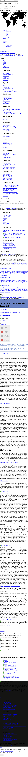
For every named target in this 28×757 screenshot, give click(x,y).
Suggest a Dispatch (7, 736)
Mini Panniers (6, 125)
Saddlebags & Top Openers (9, 126)
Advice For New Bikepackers (10, 192)
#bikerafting (6, 85)
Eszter (3, 320)
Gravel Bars (6, 129)
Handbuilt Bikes (7, 157)
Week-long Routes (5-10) (9, 245)
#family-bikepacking (8, 88)
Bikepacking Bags (7, 98)
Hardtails (5, 142)
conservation (8, 690)
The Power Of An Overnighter (10, 705)
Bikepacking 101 (7, 702)
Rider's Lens (6, 78)
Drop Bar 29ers (6, 130)
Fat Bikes (5, 147)
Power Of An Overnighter (9, 190)
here (25, 691)
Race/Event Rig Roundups (9, 154)
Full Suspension (7, 146)
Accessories (6, 103)
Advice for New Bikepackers (10, 706)
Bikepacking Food (7, 176)
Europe (4, 219)
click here (24, 264)
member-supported (17, 683)
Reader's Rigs (6, 718)
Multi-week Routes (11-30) (9, 247)
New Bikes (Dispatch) (8, 168)
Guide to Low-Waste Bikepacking (11, 724)
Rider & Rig (6, 153)
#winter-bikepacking (8, 89)
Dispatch (10, 299)
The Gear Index (6, 712)
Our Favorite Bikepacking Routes (11, 193)
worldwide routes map (10, 208)
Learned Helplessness (8, 730)
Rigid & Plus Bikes (7, 143)
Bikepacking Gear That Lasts (10, 188)
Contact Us (5, 196)
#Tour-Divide (6, 87)
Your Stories (6, 76)
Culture (4, 77)
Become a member (7, 740)
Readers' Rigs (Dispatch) (9, 167)
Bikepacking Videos (8, 74)
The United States (7, 215)
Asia (4, 220)
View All (5, 119)
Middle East (6, 223)
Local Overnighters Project (8, 254)
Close (2, 755)
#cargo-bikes (6, 165)
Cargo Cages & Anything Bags (10, 127)
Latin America (6, 216)
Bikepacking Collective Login (10, 739)
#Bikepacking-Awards (8, 189)
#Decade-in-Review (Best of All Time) (12, 113)
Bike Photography (7, 179)
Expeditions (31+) (7, 248)
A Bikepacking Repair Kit (9, 719)
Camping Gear (6, 101)
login (2, 751)
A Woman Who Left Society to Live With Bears (14, 726)
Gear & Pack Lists (7, 178)
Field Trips (5, 80)
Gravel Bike (19, 233)
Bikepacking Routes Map (9, 709)
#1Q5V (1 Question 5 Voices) (10, 91)
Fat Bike (19, 237)
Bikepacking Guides (8, 175)
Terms (12, 745)
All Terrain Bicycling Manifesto (10, 723)
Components (6, 99)
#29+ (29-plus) (6, 163)
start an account (9, 751)
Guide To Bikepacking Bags (9, 186)
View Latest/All (6, 73)
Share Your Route (7, 738)
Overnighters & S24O (8, 243)
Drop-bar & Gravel (7, 144)
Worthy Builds (6, 156)
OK (1, 747)
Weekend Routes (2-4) (8, 244)
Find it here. (8, 625)
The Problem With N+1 (8, 727)
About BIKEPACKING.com (10, 734)
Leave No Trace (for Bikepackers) (11, 185)
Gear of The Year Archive (9, 715)
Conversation (3, 324)
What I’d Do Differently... (9, 728)
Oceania (5, 224)
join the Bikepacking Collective (19, 263)
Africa (4, 222)
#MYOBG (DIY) (7, 112)
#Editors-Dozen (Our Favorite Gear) (11, 109)
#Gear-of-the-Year (7, 110)
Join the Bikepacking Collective (7, 53)
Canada (5, 218)
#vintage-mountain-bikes (9, 164)
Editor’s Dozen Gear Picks (9, 716)
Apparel (5, 102)
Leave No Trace (7, 703)
